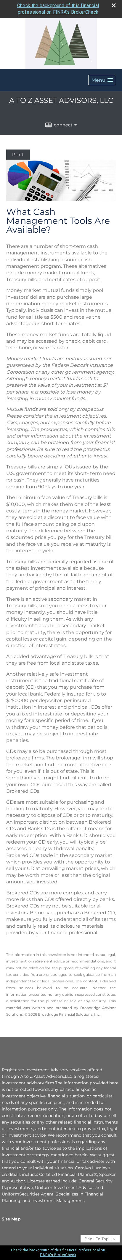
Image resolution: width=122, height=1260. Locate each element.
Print (18, 154)
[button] (102, 80)
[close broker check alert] (113, 5)
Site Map (11, 1219)
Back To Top (97, 1239)
